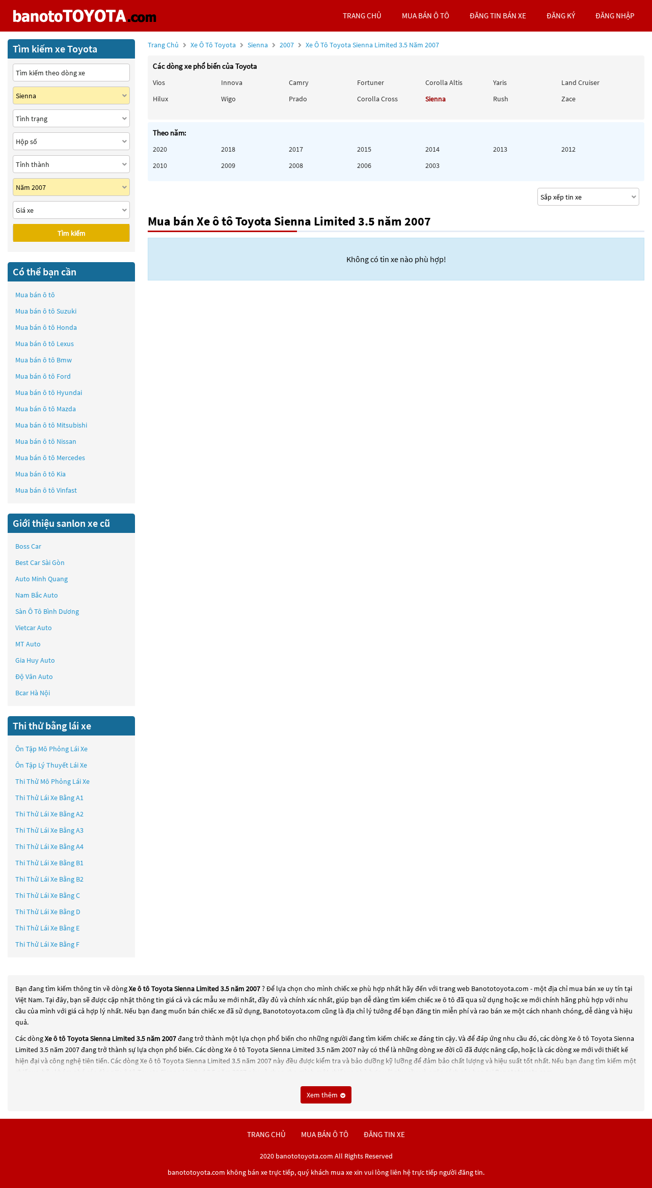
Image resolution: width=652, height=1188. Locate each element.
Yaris (500, 82)
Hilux (160, 98)
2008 (296, 165)
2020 (160, 149)
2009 (228, 165)
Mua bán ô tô (35, 294)
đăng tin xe (384, 1134)
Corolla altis (444, 82)
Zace (568, 98)
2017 (296, 149)
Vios (159, 82)
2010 (160, 165)
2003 (432, 165)
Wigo (228, 98)
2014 (432, 149)
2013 (500, 149)
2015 (364, 149)
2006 (364, 165)
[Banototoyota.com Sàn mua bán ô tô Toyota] (84, 16)
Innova (231, 82)
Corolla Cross (377, 98)
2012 (568, 149)
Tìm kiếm (72, 233)
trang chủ (362, 15)
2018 (228, 149)
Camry (299, 82)
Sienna (258, 44)
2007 (359, 44)
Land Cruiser (580, 82)
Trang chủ (163, 44)
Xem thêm (323, 1094)
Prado (298, 98)
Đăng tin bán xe (498, 15)
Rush (500, 98)
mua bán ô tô (425, 15)
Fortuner (370, 82)
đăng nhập (614, 15)
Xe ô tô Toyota (213, 44)
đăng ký (561, 15)
